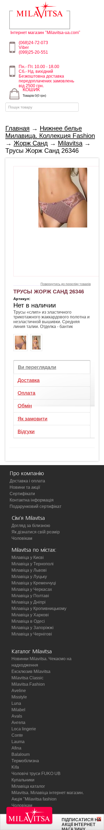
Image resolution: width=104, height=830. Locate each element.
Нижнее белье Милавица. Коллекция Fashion (50, 132)
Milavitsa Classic (27, 678)
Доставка (29, 380)
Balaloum (20, 754)
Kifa (15, 767)
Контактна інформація (32, 500)
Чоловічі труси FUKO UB (36, 773)
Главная (17, 128)
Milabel (18, 709)
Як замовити (32, 419)
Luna (16, 703)
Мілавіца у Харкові (30, 615)
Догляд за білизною (30, 525)
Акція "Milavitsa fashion (34, 799)
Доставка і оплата (27, 481)
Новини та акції (25, 487)
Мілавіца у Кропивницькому (38, 608)
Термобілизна (25, 761)
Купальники (22, 780)
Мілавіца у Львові (29, 570)
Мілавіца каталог (28, 786)
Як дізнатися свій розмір (35, 532)
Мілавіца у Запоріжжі (32, 627)
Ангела (18, 722)
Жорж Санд (31, 143)
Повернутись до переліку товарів (66, 284)
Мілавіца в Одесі (28, 621)
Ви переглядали (37, 367)
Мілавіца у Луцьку (29, 576)
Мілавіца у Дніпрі (28, 602)
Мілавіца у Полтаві (30, 595)
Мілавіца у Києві (27, 557)
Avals (16, 716)
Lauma (18, 741)
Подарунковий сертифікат (35, 506)
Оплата (26, 393)
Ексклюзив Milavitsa (30, 671)
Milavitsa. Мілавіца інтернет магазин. (47, 792)
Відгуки (26, 431)
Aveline (18, 690)
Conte (17, 735)
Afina (16, 748)
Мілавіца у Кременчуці (33, 583)
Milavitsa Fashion (28, 684)
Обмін (25, 405)
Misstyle (19, 697)
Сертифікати (22, 493)
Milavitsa (47, 15)
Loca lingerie (23, 729)
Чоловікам (21, 538)
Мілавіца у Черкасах (31, 589)
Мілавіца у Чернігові (31, 634)
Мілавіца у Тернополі (32, 564)
